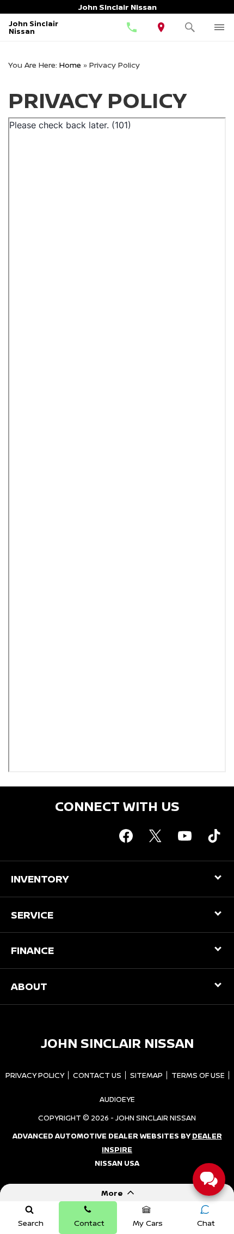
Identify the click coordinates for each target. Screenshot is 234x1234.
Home (70, 64)
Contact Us (97, 1075)
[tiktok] (214, 836)
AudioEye (117, 1099)
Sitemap (146, 1075)
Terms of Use (198, 1075)
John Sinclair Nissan (155, 1118)
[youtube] (184, 836)
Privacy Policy (34, 1075)
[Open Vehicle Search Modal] (190, 27)
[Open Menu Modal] (219, 27)
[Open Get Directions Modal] (161, 27)
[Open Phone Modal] (131, 27)
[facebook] (126, 836)
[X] (155, 836)
